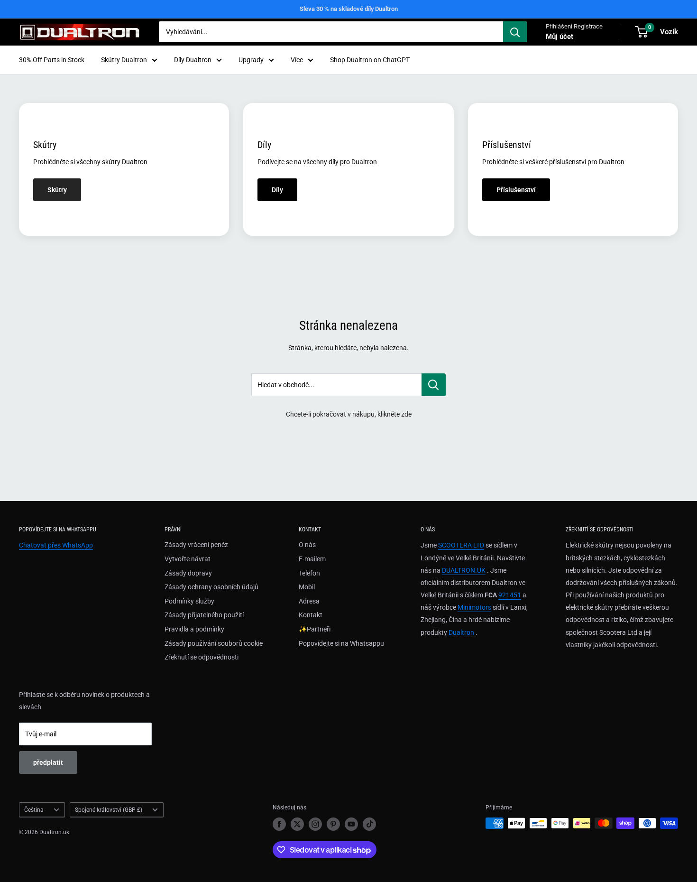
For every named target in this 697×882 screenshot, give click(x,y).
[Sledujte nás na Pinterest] (333, 824)
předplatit (48, 762)
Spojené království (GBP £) (108, 810)
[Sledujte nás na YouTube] (351, 824)
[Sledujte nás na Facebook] (279, 824)
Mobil (307, 587)
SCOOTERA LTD (461, 545)
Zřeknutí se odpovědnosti (201, 657)
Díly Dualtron (192, 60)
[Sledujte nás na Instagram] (315, 824)
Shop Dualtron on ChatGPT (370, 60)
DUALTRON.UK (464, 570)
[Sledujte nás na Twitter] (297, 824)
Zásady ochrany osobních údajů (211, 587)
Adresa (309, 601)
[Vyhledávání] (515, 31)
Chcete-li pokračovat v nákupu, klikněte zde (349, 414)
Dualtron (461, 632)
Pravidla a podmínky (194, 629)
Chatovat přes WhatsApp (56, 545)
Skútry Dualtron (124, 60)
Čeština (34, 810)
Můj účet (559, 36)
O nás (307, 544)
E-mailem (312, 559)
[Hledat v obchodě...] (434, 384)
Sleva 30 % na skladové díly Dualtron (349, 8)
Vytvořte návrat (188, 559)
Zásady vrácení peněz (196, 544)
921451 (509, 595)
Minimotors (474, 607)
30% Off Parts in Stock (51, 60)
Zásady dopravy (188, 573)
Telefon (309, 573)
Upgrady (251, 60)
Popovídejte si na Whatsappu (341, 643)
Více (297, 60)
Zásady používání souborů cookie (214, 643)
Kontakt (310, 615)
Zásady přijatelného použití (204, 615)
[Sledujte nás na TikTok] (369, 824)
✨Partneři (314, 629)
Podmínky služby (189, 601)
